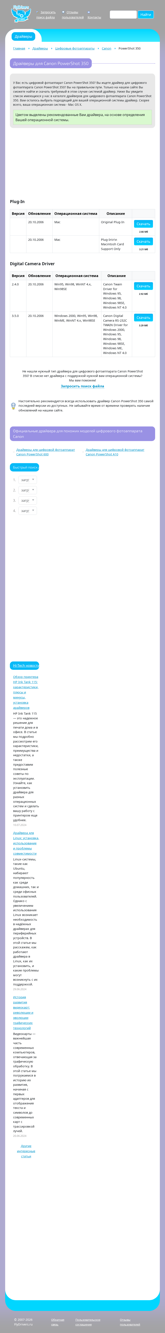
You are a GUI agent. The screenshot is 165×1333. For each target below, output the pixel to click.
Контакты (94, 17)
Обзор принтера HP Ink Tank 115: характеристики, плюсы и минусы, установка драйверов (25, 692)
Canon (106, 48)
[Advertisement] (82, 164)
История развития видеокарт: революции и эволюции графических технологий (23, 1012)
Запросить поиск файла (82, 386)
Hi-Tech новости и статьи (34, 665)
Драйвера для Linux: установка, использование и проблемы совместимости (26, 843)
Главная (19, 48)
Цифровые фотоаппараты (75, 48)
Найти (146, 14)
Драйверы (40, 48)
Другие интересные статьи (26, 1151)
